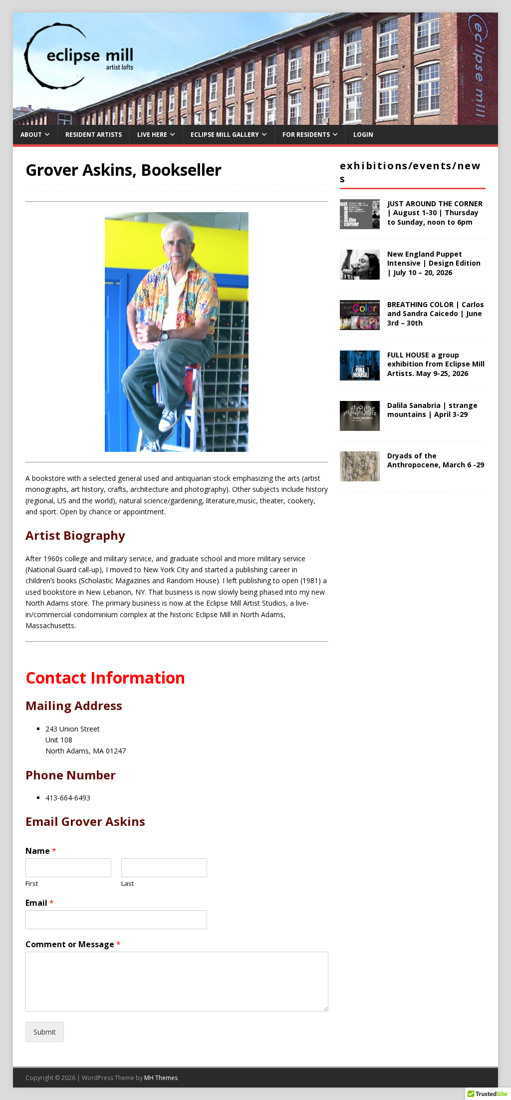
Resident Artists (93, 134)
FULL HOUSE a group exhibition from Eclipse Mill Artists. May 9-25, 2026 (436, 363)
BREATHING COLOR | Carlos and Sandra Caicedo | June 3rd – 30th (435, 313)
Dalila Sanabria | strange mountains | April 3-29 (432, 409)
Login (363, 134)
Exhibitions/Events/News (410, 172)
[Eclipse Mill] (256, 119)
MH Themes (161, 1078)
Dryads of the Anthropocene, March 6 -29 (435, 460)
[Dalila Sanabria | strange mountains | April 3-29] (360, 425)
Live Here (152, 134)
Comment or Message (73, 944)
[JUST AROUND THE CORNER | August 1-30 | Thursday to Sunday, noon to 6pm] (360, 223)
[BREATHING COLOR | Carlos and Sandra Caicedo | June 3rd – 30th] (360, 324)
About (31, 134)
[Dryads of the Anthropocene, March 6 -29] (360, 475)
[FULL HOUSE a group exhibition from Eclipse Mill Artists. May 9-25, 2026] (360, 374)
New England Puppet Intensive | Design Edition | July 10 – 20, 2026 (434, 263)
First (31, 883)
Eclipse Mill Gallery (225, 134)
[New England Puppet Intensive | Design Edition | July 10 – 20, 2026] (360, 274)
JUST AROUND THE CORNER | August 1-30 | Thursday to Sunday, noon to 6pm (435, 212)
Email (39, 903)
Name (40, 851)
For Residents (306, 134)
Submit (44, 1032)
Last (127, 883)
